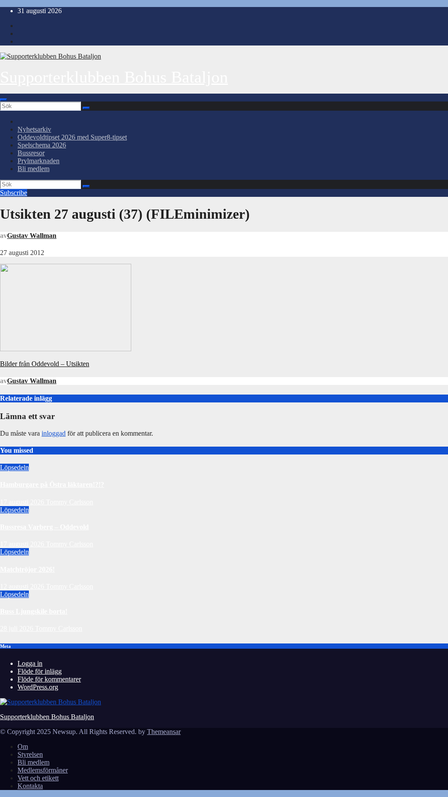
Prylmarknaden (39, 160)
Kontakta (30, 786)
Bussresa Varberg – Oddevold (44, 527)
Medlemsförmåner (43, 770)
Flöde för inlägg (40, 671)
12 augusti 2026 (23, 586)
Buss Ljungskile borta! (33, 611)
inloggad (54, 433)
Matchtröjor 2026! (27, 569)
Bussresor (31, 153)
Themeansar (164, 731)
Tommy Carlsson (69, 502)
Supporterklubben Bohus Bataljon (114, 77)
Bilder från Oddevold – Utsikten (44, 363)
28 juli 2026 (17, 628)
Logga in (30, 663)
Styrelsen (30, 754)
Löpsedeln (14, 467)
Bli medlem (33, 168)
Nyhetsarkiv (34, 129)
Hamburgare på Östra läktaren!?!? (52, 484)
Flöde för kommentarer (49, 679)
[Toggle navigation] (3, 99)
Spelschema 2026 (42, 145)
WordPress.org (38, 687)
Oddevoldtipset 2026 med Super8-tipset (72, 137)
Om (23, 746)
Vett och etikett (38, 778)
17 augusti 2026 (23, 502)
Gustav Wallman (31, 235)
